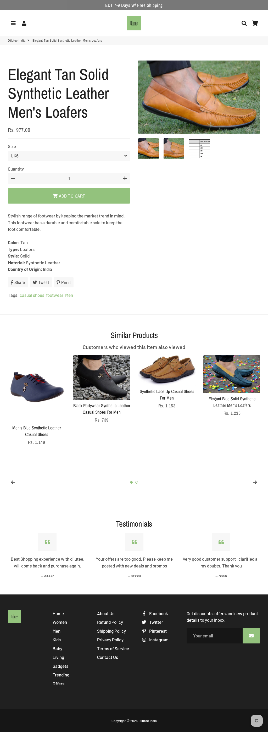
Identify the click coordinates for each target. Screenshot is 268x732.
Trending (61, 674)
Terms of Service (113, 648)
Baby (57, 648)
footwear (54, 295)
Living (58, 657)
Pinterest (157, 630)
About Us (105, 613)
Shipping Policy (111, 630)
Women (60, 622)
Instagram (158, 639)
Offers (58, 683)
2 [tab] (136, 482)
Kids (57, 639)
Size (12, 146)
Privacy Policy (110, 639)
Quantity (16, 168)
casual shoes (32, 295)
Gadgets (60, 666)
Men (69, 295)
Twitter (155, 622)
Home (58, 613)
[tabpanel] (36, 400)
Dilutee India (17, 40)
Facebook (158, 613)
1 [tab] (131, 482)
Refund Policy (110, 622)
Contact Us (107, 657)
